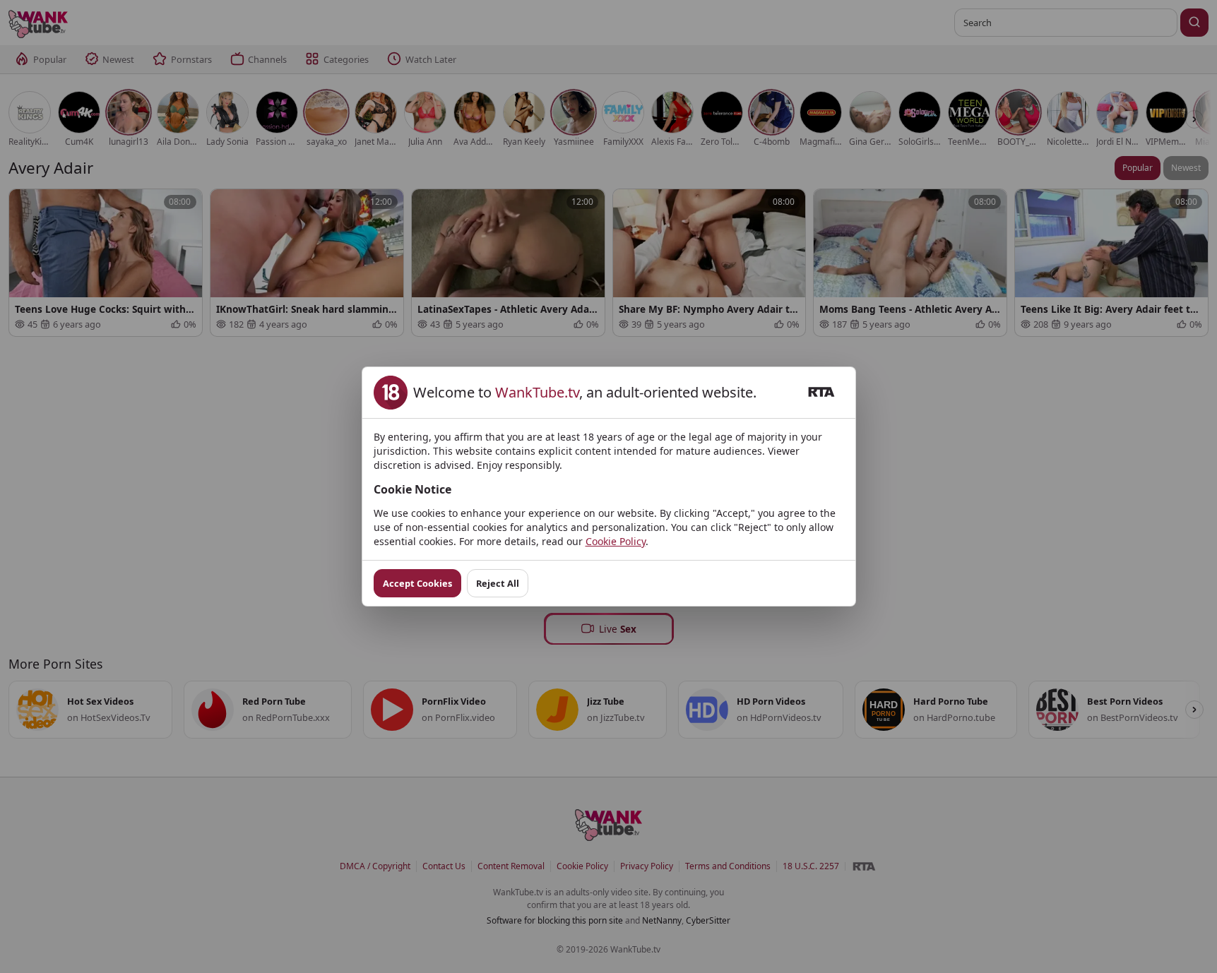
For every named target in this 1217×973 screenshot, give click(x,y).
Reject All (497, 583)
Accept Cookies (417, 583)
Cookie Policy (616, 541)
